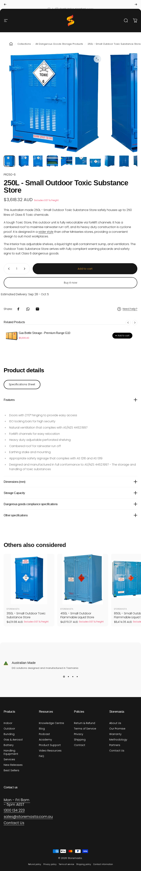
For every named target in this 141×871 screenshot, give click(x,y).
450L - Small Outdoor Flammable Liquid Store (77, 615)
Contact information (103, 864)
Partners (114, 745)
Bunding (9, 734)
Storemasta (13, 609)
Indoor (8, 723)
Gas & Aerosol (13, 739)
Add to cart (122, 335)
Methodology (118, 739)
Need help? (130, 309)
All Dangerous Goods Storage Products (59, 44)
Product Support (50, 745)
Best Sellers (11, 770)
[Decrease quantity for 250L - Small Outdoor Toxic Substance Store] (8, 268)
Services (9, 759)
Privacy (78, 734)
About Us (115, 723)
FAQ (41, 756)
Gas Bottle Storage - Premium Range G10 (44, 333)
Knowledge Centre (51, 723)
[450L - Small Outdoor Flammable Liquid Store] (82, 579)
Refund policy (34, 864)
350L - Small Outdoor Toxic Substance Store (26, 615)
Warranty (115, 734)
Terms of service (66, 864)
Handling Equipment (11, 752)
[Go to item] (9, 161)
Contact (79, 745)
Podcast (44, 734)
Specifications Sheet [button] (22, 384)
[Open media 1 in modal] (97, 59)
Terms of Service (85, 728)
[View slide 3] (72, 676)
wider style (45, 232)
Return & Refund (84, 723)
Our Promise (117, 728)
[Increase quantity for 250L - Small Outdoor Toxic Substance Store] (25, 268)
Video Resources (50, 750)
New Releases (13, 765)
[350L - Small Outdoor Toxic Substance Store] (29, 579)
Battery (9, 745)
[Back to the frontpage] (11, 44)
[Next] (136, 4)
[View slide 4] (77, 676)
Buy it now (70, 282)
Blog (42, 728)
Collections (24, 44)
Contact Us (116, 750)
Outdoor (9, 728)
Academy (45, 739)
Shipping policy (83, 864)
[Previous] (5, 4)
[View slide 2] (68, 676)
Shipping (80, 739)
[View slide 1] (64, 676)
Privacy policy (50, 864)
